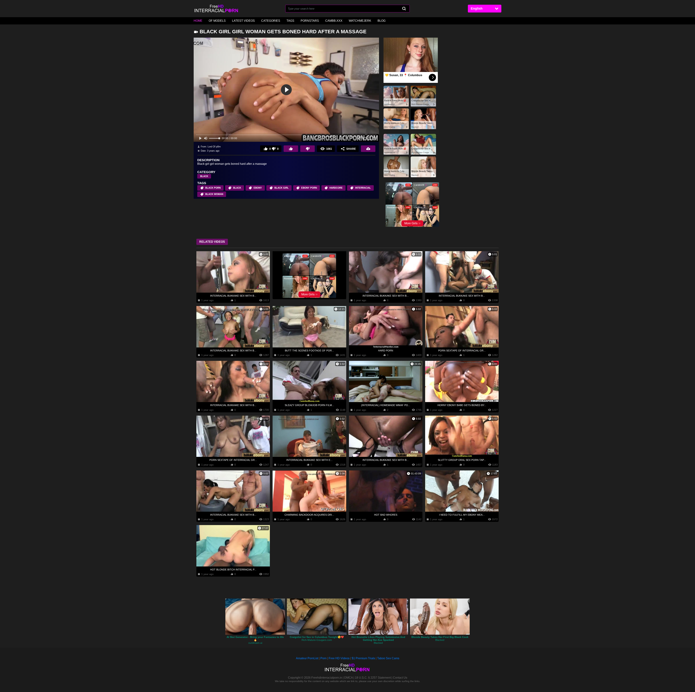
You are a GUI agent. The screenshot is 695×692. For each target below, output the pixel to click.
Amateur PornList (307, 658)
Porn (323, 658)
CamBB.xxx (333, 20)
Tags (290, 20)
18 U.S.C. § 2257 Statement (373, 677)
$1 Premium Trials (363, 658)
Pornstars (310, 20)
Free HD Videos (339, 658)
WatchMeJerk (360, 20)
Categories (270, 20)
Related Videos (212, 241)
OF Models (217, 20)
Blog (382, 20)
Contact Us (400, 677)
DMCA (348, 677)
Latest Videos (243, 20)
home (198, 20)
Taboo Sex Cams (388, 658)
